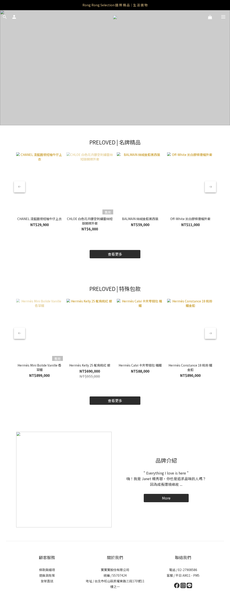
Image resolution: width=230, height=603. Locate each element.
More (166, 498)
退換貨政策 (47, 575)
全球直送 (47, 581)
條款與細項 (47, 569)
